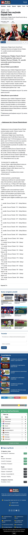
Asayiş (8, 6)
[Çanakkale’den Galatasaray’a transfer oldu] (7, 297)
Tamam (14, 533)
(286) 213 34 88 (15, 502)
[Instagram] (14, 510)
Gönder (4, 347)
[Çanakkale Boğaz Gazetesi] (6, 2)
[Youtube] (16, 510)
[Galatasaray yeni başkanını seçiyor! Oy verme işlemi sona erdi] (14, 91)
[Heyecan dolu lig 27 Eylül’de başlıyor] (21, 322)
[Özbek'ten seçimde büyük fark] (14, 32)
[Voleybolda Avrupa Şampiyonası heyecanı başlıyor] (7, 310)
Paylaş (4, 42)
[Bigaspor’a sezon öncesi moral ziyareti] (21, 310)
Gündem (3, 6)
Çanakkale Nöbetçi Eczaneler (7, 517)
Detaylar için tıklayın (14, 443)
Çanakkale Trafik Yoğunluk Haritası (19, 521)
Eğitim (19, 6)
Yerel (23, 6)
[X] (12, 510)
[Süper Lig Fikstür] (26, 448)
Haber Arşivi (18, 527)
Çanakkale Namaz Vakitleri (6, 521)
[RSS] (19, 510)
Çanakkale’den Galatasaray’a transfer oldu (6, 303)
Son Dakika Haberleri (7, 527)
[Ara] (24, 2)
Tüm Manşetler (19, 524)
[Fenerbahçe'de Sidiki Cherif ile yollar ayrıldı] (7, 322)
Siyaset (14, 6)
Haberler (3, 10)
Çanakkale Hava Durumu (19, 517)
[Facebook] (9, 510)
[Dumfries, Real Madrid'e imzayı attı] (21, 297)
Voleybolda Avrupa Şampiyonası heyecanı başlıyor (6, 315)
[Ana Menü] (26, 2)
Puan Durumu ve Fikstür (8, 524)
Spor (8, 10)
